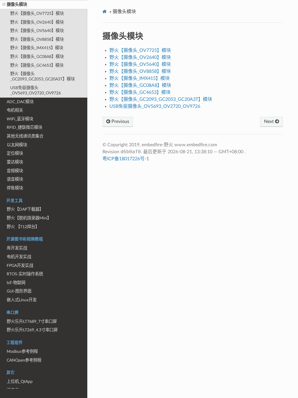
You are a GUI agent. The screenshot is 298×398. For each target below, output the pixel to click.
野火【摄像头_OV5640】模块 (37, 31)
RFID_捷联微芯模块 (24, 127)
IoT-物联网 (16, 283)
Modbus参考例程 (22, 351)
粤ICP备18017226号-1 (125, 158)
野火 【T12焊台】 (23, 227)
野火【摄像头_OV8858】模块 (37, 39)
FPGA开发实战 (20, 265)
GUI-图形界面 (19, 291)
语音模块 (15, 179)
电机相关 (15, 110)
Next (269, 121)
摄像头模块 (17, 4)
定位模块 (15, 153)
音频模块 (15, 171)
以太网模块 (17, 145)
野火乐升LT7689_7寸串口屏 (32, 321)
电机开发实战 (19, 257)
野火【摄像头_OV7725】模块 (37, 13)
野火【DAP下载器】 (25, 209)
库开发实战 (17, 248)
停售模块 (15, 188)
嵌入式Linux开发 (22, 300)
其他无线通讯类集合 (25, 136)
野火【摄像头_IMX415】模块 (36, 48)
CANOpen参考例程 (24, 360)
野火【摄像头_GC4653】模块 (36, 65)
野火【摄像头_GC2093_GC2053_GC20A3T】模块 (42, 76)
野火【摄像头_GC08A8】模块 (37, 56)
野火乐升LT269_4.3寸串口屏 (32, 330)
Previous (119, 121)
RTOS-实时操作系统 (25, 274)
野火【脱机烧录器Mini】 (29, 218)
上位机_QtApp (20, 381)
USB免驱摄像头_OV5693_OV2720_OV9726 (35, 90)
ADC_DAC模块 (20, 102)
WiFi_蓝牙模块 (20, 119)
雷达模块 (15, 162)
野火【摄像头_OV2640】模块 (37, 22)
